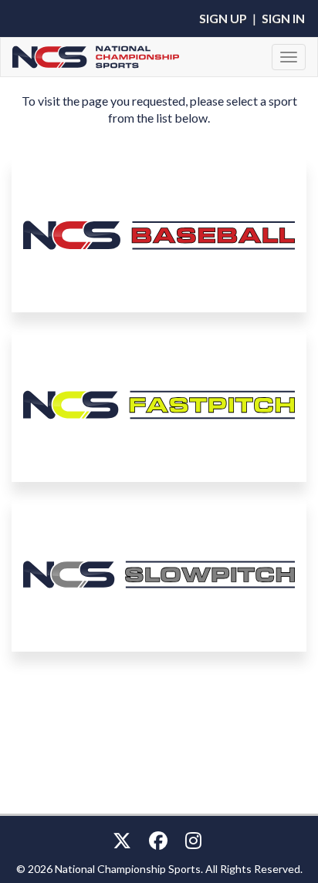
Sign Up (223, 18)
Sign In (283, 18)
